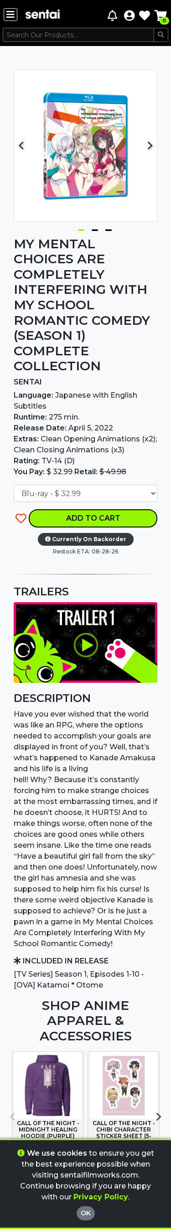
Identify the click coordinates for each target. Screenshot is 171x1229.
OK (86, 1213)
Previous (21, 145)
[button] (129, 15)
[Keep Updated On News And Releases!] (113, 15)
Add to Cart (93, 518)
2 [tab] (94, 228)
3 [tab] (108, 228)
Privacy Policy (100, 1197)
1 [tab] (81, 228)
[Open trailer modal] (85, 642)
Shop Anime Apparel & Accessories (86, 1021)
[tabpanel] (85, 145)
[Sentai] (43, 15)
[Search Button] (161, 35)
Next (150, 145)
